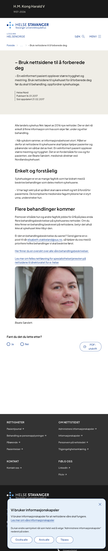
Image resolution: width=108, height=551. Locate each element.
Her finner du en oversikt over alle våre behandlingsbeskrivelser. (52, 250)
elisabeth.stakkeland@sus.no (44, 239)
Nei (27, 344)
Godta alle (21, 539)
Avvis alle (44, 539)
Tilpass (65, 539)
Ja (12, 344)
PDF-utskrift (93, 346)
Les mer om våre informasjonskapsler (32, 520)
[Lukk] (100, 504)
